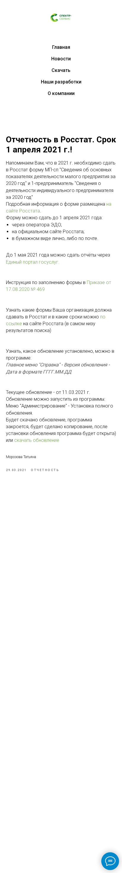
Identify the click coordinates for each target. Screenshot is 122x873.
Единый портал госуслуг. (33, 262)
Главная (61, 47)
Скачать (61, 70)
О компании (61, 93)
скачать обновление (36, 440)
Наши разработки (61, 82)
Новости (61, 59)
